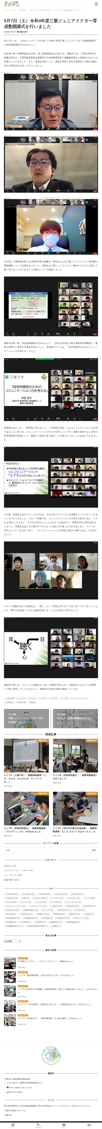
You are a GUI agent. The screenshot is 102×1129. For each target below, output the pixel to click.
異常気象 (47, 918)
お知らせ (8, 866)
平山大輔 (11, 914)
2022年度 (10, 698)
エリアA (22, 698)
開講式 (32, 702)
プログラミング (39, 906)
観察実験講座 (73, 922)
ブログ (89, 1127)
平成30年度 (27, 914)
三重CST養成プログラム (15, 1110)
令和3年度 (89, 906)
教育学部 (75, 914)
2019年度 (28, 894)
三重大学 (57, 906)
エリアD (54, 698)
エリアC (43, 698)
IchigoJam (12, 898)
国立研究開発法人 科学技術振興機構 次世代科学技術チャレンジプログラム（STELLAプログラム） (47, 1106)
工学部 (80, 910)
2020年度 (45, 894)
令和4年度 (22, 702)
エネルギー (74, 898)
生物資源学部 (31, 918)
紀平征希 (26, 922)
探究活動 (59, 914)
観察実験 (56, 922)
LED (26, 898)
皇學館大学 (63, 918)
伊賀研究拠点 (31, 910)
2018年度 (12, 894)
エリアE (65, 698)
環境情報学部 (13, 918)
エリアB (32, 698)
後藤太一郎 (43, 914)
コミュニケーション (80, 698)
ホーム (13, 1127)
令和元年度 (13, 910)
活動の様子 (23, 32)
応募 (63, 1127)
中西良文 (10, 702)
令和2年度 (73, 906)
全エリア (48, 910)
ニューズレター (11, 875)
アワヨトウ (57, 898)
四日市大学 (65, 910)
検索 (94, 850)
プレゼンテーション (16, 906)
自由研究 (40, 922)
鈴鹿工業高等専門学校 (38, 926)
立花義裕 (11, 922)
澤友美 (90, 914)
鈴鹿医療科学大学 (15, 926)
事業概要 (38, 1127)
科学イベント (82, 918)
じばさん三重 (40, 898)
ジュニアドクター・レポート (16, 870)
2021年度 (61, 894)
